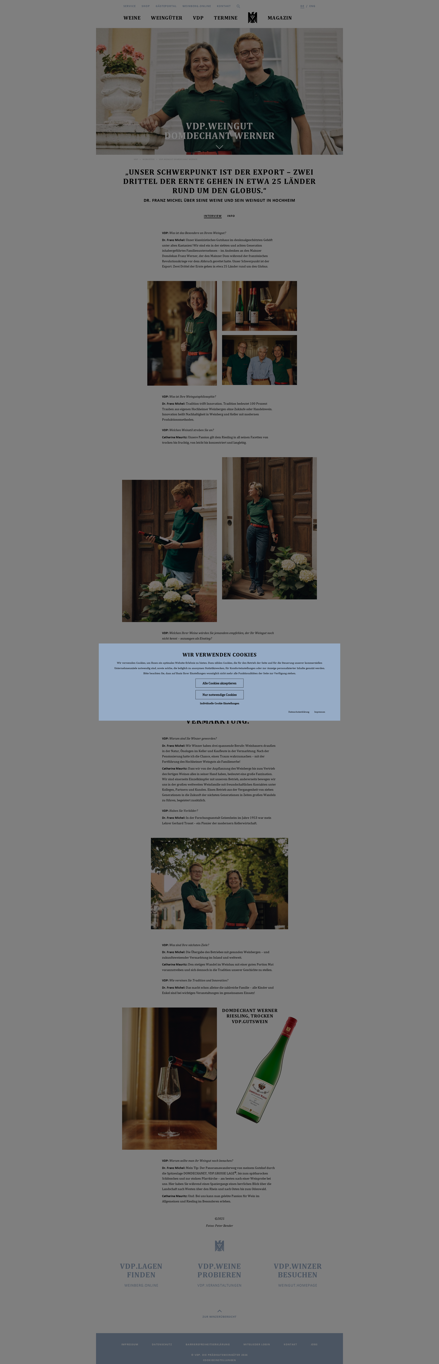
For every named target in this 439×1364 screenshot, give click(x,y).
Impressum (319, 712)
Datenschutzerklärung (298, 712)
